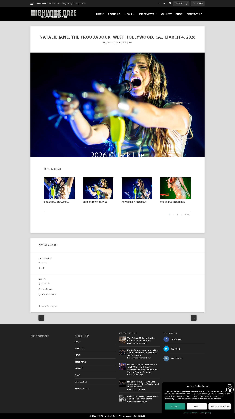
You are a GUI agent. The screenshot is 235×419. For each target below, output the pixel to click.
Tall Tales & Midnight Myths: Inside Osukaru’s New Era (141, 339)
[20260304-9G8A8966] (137, 198)
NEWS (128, 14)
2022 (44, 262)
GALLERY (166, 14)
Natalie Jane (47, 289)
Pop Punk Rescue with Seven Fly (61, 3)
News (148, 358)
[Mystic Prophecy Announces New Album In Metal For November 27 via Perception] (122, 352)
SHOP (179, 14)
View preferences (219, 406)
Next (187, 214)
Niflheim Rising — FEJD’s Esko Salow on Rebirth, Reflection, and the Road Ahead (143, 384)
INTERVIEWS (146, 14)
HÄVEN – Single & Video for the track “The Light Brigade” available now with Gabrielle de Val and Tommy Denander (142, 368)
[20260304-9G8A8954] (59, 198)
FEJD (134, 389)
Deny (197, 406)
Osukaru (145, 343)
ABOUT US (114, 14)
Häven (135, 375)
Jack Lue (109, 42)
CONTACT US (194, 14)
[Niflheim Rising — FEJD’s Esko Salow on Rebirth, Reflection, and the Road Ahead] (122, 383)
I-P (43, 268)
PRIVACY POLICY (82, 388)
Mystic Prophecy (139, 358)
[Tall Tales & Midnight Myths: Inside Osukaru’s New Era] (122, 339)
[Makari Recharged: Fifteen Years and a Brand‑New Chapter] (122, 398)
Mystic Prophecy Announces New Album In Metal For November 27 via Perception (142, 352)
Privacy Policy (206, 412)
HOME (100, 14)
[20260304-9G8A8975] (175, 198)
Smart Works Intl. (121, 416)
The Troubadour (49, 294)
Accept (175, 406)
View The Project (49, 306)
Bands (129, 343)
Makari (144, 401)
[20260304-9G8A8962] (98, 198)
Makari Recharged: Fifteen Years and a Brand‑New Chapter (142, 397)
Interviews (137, 343)
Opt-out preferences (191, 412)
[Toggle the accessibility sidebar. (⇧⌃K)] (230, 389)
